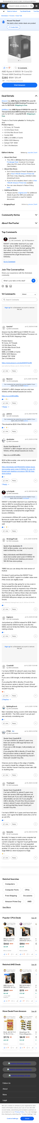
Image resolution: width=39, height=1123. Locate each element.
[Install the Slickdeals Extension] (19, 1063)
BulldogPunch (11, 706)
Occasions (27, 896)
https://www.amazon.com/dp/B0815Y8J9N (17, 363)
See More (7, 907)
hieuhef (9, 326)
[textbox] (17, 280)
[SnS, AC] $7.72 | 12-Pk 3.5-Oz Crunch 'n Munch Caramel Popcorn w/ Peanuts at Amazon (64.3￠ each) (9, 1033)
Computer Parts (12, 890)
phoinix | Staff (32, 204)
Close (27, 1118)
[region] (19, 1113)
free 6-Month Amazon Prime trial (22, 174)
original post (22, 193)
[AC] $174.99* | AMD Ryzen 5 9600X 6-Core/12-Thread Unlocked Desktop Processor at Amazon (25, 986)
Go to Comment (9, 262)
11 (22, 954)
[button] (9, 67)
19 (7, 68)
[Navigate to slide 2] (20, 60)
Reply (14, 371)
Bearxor (9, 379)
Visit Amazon (19, 85)
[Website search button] (31, 6)
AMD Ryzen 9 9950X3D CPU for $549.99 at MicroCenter (26, 939)
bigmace (9, 617)
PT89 (8, 731)
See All (33, 918)
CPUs (27, 890)
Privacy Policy (19, 1112)
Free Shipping (11, 896)
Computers (10, 884)
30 (6, 1001)
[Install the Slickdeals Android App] (19, 1069)
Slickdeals (4, 16)
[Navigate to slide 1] (19, 60)
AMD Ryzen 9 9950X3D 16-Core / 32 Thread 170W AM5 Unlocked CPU (10, 986)
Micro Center (7, 950)
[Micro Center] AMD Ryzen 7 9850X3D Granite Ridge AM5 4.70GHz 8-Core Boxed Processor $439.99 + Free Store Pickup (9, 939)
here (8, 187)
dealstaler (10, 439)
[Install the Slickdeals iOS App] (19, 1075)
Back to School (12, 11)
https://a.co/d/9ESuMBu (10, 396)
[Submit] (4, 300)
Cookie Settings (12, 1118)
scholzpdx (12, 238)
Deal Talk (19, 16)
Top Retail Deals (25, 11)
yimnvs (9, 414)
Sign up (8, 307)
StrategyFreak (11, 539)
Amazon (4, 101)
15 (6, 954)
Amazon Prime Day (13, 901)
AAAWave (5, 109)
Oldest (24, 294)
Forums (12, 16)
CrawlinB (9, 665)
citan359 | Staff (32, 152)
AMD (29, 901)
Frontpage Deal (12, 162)
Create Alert (14, 27)
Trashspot (10, 783)
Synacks (9, 832)
